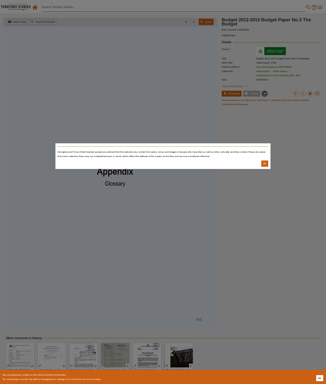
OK (264, 163)
